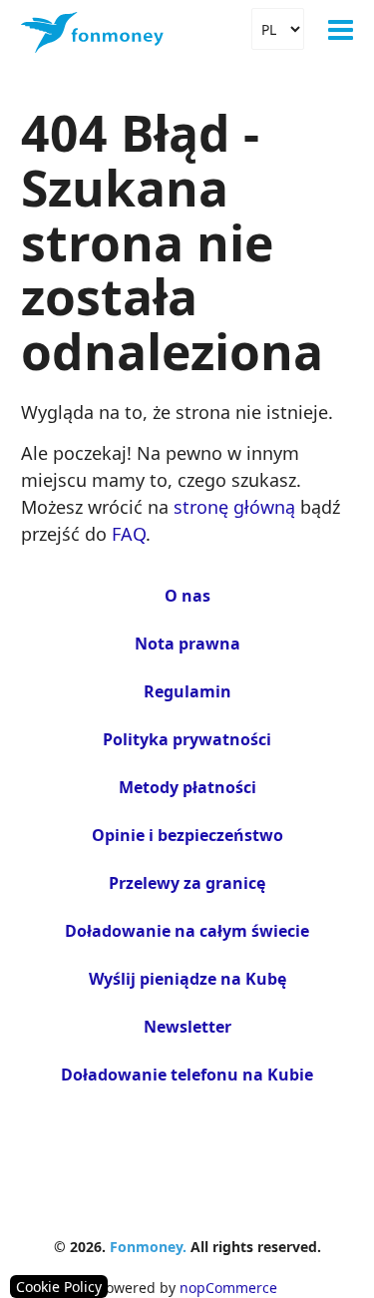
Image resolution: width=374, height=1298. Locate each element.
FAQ (129, 534)
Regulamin (187, 691)
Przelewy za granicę (187, 883)
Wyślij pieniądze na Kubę (187, 979)
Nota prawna (187, 643)
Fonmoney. (148, 1246)
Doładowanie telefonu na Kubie (187, 1074)
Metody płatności (187, 787)
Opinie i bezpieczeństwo (187, 835)
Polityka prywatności (187, 739)
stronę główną (234, 507)
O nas (187, 596)
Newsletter (187, 1027)
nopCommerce (228, 1287)
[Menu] (340, 30)
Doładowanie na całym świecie (187, 931)
